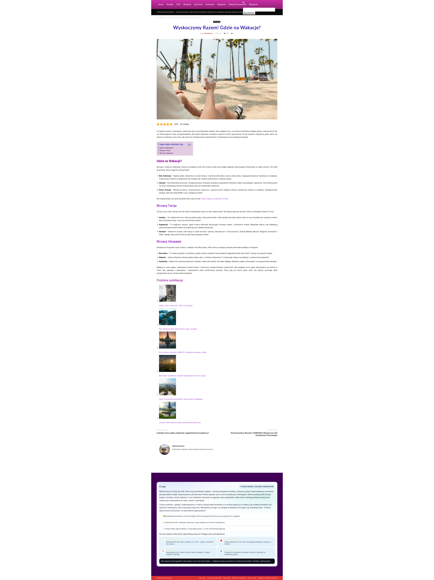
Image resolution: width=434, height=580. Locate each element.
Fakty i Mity (226, 578)
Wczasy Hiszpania (166, 153)
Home (160, 4)
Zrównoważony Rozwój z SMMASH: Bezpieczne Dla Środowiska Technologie (254, 434)
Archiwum (210, 4)
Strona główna (161, 17)
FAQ (178, 4)
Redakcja (187, 4)
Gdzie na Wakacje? (166, 148)
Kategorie (221, 4)
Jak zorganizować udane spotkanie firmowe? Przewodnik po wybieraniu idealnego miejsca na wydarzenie (211, 12)
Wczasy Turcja (165, 150)
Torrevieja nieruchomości (165, 12)
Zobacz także (252, 578)
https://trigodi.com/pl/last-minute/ (214, 199)
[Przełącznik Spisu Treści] (188, 145)
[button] (243, 3)
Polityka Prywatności (237, 4)
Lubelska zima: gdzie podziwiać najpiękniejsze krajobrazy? (183, 433)
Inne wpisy (171, 17)
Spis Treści (198, 4)
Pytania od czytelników (214, 578)
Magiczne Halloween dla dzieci (267, 578)
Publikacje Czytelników (239, 578)
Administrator (208, 33)
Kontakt (170, 4)
